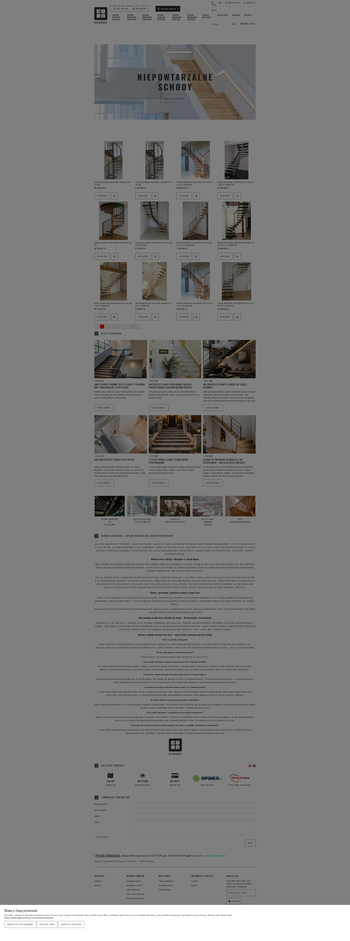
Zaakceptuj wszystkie (71, 924)
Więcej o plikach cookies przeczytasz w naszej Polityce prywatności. (29, 917)
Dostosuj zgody (47, 924)
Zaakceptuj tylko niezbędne (20, 924)
